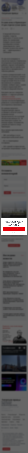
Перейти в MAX (14, 229)
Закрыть (14, 232)
